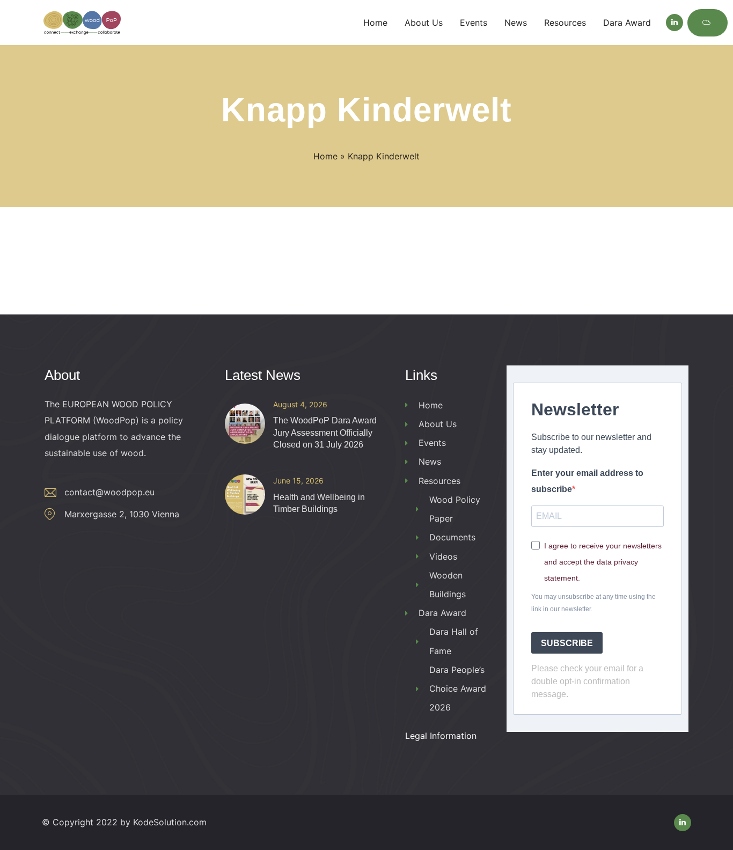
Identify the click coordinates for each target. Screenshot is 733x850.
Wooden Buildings (447, 584)
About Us (438, 424)
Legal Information (441, 735)
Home (325, 156)
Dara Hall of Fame (453, 641)
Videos (443, 556)
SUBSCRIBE (567, 643)
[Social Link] (674, 22)
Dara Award (442, 612)
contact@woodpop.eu (109, 492)
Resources (439, 480)
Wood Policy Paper (454, 509)
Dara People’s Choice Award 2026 (457, 688)
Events (432, 442)
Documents (452, 537)
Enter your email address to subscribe (587, 481)
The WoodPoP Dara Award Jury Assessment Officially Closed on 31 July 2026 (325, 432)
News (430, 461)
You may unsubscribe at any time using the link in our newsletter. (593, 603)
